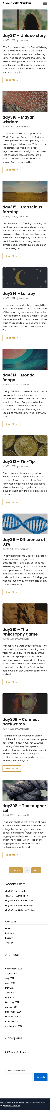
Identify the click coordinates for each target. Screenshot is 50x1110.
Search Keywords (15, 1070)
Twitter (9, 942)
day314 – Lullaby (18, 293)
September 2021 (13, 968)
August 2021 (11, 973)
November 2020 (13, 1016)
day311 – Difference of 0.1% (23, 542)
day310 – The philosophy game (20, 632)
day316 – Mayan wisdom (18, 120)
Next (36, 870)
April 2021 (9, 992)
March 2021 (10, 997)
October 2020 (12, 1021)
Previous (16, 870)
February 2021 (12, 1002)
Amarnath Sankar (17, 3)
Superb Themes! (12, 1105)
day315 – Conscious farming (22, 209)
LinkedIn (9, 937)
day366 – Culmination (16, 895)
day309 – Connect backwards (20, 722)
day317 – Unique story (24, 35)
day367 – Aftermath (15, 891)
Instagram (10, 933)
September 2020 (13, 1026)
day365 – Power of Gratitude (20, 900)
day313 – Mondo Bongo (18, 377)
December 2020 (13, 1011)
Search (41, 1077)
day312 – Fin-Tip (18, 461)
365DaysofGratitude (16, 1052)
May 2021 (9, 987)
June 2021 (10, 983)
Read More (12, 80)
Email (8, 928)
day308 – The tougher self (24, 808)
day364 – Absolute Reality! (19, 905)
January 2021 (11, 1007)
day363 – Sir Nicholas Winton (20, 910)
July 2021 (9, 978)
